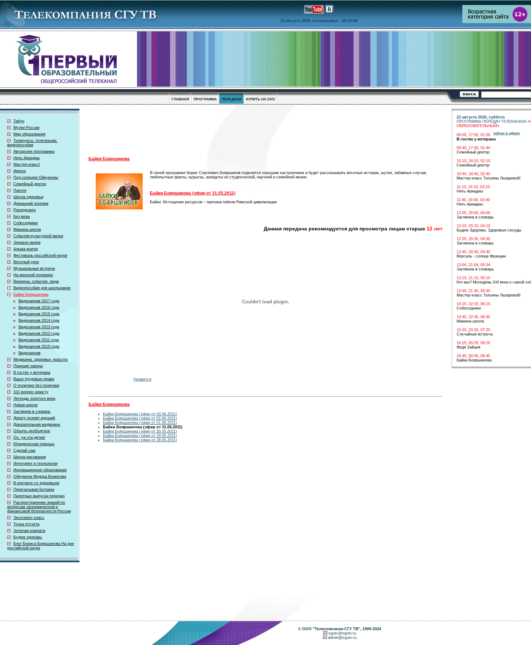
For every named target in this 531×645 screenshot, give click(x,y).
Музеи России (26, 127)
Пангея (19, 190)
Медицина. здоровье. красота (40, 359)
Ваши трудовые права (33, 379)
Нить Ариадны (26, 158)
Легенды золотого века (34, 398)
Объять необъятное (31, 431)
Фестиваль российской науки (40, 255)
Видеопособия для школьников (41, 288)
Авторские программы (34, 151)
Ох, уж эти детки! (29, 437)
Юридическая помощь (34, 444)
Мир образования (29, 134)
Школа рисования (29, 457)
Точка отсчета (26, 524)
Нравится (142, 379)
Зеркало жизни (26, 242)
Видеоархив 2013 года (38, 327)
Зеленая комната (29, 530)
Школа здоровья (28, 197)
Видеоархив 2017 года (38, 301)
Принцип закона (28, 366)
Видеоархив (29, 353)
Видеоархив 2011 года (38, 340)
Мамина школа (27, 229)
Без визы (21, 216)
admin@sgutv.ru (342, 637)
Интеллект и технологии (35, 463)
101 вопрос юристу (30, 392)
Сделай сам (24, 450)
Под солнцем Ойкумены (35, 177)
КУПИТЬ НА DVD (260, 99)
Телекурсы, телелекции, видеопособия (32, 142)
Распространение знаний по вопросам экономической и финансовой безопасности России (39, 506)
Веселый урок (26, 262)
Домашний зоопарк (30, 203)
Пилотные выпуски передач (39, 496)
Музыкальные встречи (34, 268)
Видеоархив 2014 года (38, 320)
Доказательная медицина (36, 424)
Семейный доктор (29, 184)
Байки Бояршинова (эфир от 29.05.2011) (140, 435)
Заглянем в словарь (32, 411)
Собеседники (25, 223)
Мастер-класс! (26, 164)
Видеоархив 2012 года (38, 333)
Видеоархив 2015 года (38, 314)
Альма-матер (25, 249)
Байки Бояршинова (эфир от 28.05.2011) (140, 440)
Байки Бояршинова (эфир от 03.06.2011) (140, 414)
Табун (18, 121)
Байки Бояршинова (30, 294)
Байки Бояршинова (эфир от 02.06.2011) (140, 418)
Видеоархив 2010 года (38, 346)
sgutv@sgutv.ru (342, 633)
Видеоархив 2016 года (38, 307)
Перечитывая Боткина (33, 489)
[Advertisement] (265, 130)
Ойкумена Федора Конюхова (39, 476)
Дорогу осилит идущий (34, 418)
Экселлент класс (28, 517)
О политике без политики (36, 385)
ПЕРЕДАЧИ (231, 99)
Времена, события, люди (36, 281)
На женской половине (33, 275)
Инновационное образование (40, 470)
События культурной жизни (38, 236)
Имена (19, 171)
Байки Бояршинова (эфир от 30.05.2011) (140, 431)
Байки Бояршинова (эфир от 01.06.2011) (140, 422)
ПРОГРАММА (205, 99)
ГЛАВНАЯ (180, 99)
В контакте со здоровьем (36, 483)
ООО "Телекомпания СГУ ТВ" (331, 629)
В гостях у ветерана (31, 372)
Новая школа (25, 405)
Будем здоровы (27, 537)
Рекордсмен (24, 210)
